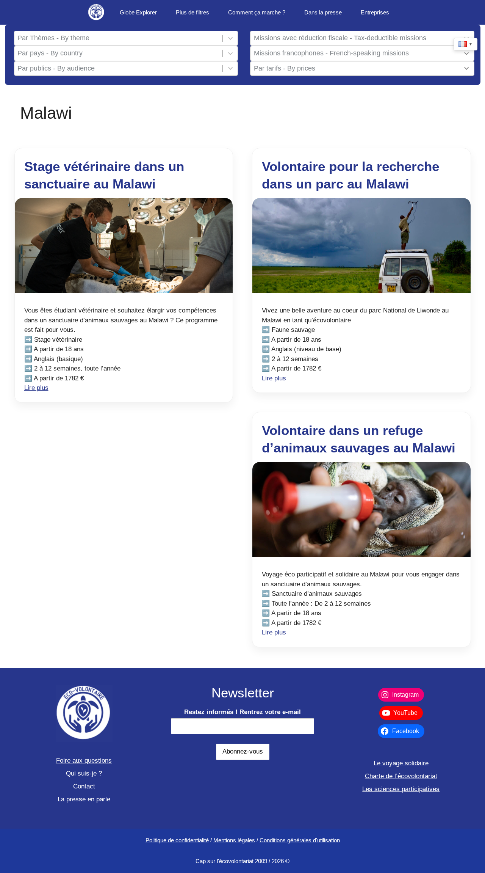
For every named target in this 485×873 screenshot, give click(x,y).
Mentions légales (234, 840)
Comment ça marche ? (256, 12)
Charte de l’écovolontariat (401, 776)
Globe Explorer (138, 12)
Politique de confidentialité (177, 840)
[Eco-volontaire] (96, 12)
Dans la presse (323, 12)
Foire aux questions (84, 760)
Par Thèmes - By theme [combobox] (53, 38)
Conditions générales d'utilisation (300, 840)
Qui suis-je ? (84, 773)
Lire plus (36, 387)
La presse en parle (84, 799)
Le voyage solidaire (401, 763)
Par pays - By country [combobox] (50, 53)
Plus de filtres (192, 12)
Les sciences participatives (401, 789)
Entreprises (375, 12)
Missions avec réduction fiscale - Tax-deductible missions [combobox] (340, 38)
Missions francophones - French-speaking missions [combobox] (331, 53)
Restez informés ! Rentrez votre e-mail (242, 712)
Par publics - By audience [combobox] (56, 68)
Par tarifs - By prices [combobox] (284, 68)
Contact (84, 786)
